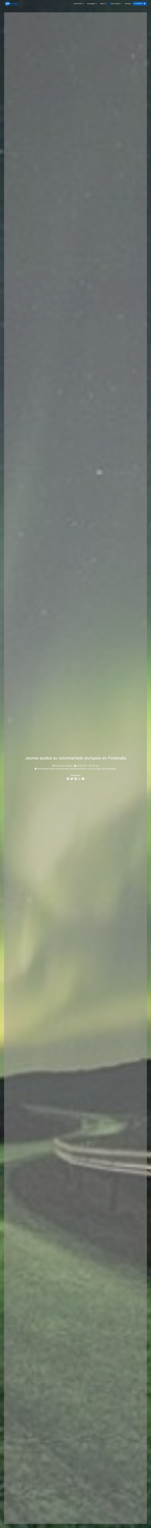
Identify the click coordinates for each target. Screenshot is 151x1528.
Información (78, 4)
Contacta (128, 4)
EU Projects (116, 4)
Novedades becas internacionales (53, 768)
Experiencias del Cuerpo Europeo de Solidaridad (93, 768)
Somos (102, 4)
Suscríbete (138, 3)
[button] (68, 778)
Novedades (91, 4)
